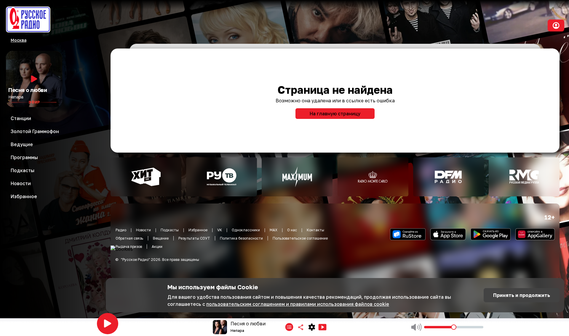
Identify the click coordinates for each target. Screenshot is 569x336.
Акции (157, 246)
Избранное (197, 230)
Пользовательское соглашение (300, 238)
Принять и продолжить (521, 295)
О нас (292, 230)
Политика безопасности (241, 238)
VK (219, 230)
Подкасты (170, 230)
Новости (143, 230)
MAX (273, 230)
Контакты (315, 230)
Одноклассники (246, 230)
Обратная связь (129, 238)
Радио (121, 230)
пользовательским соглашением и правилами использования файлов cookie (297, 304)
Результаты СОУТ (194, 238)
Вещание (161, 238)
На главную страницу (335, 114)
